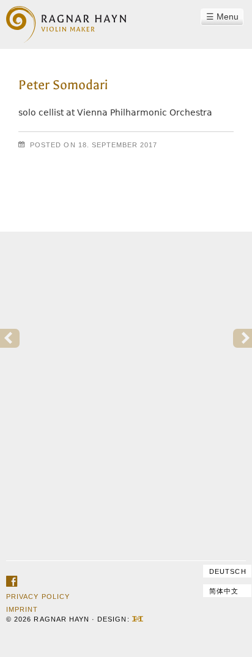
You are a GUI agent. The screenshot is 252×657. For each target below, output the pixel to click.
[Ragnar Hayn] (66, 17)
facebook (11, 581)
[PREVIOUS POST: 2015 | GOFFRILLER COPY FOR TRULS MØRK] (10, 338)
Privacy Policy (38, 596)
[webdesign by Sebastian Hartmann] (137, 619)
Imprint (22, 609)
